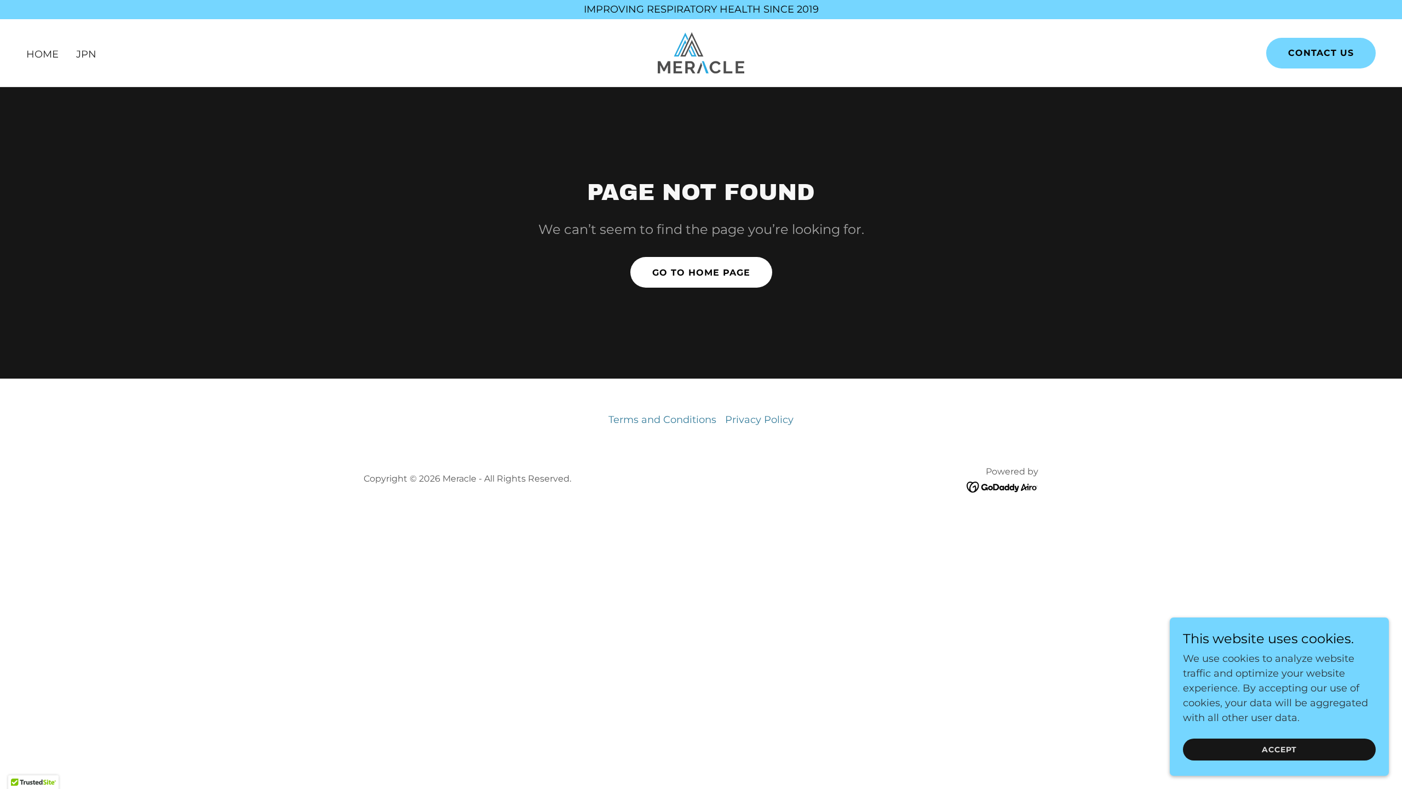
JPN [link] (86, 54)
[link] (701, 52)
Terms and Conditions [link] (662, 420)
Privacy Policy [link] (759, 420)
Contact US (1321, 53)
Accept (1279, 749)
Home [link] (42, 54)
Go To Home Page (701, 272)
